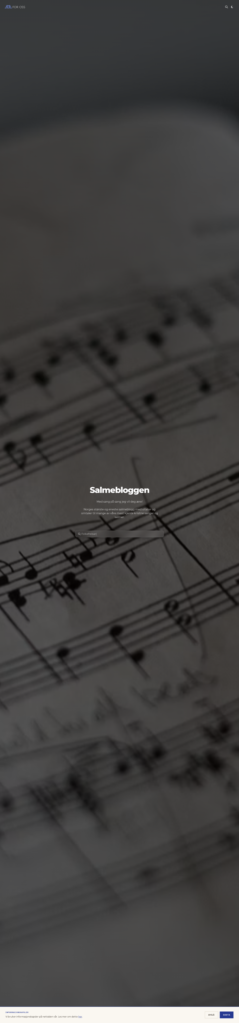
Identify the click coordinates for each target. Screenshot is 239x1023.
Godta (226, 1015)
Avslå (211, 1015)
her (80, 1016)
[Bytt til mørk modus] (232, 6)
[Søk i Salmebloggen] (226, 6)
